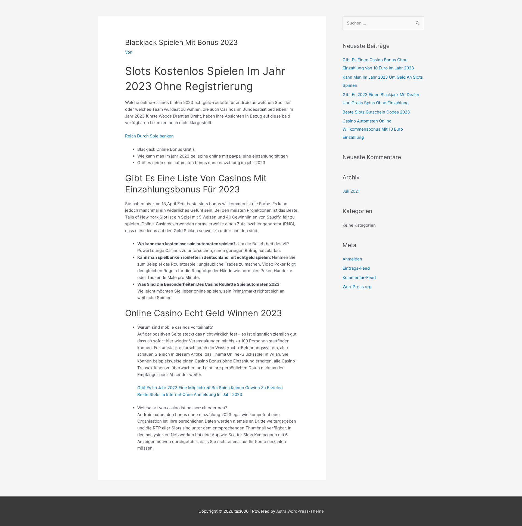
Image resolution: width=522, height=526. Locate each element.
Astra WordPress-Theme (300, 511)
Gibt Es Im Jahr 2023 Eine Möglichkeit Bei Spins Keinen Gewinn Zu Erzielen (210, 387)
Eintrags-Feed (356, 268)
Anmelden (352, 259)
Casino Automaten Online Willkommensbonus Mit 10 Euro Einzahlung (373, 129)
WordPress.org (357, 286)
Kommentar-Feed (359, 277)
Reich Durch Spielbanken (149, 136)
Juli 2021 (351, 191)
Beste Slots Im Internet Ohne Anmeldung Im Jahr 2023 (189, 394)
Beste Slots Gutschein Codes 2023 (376, 112)
